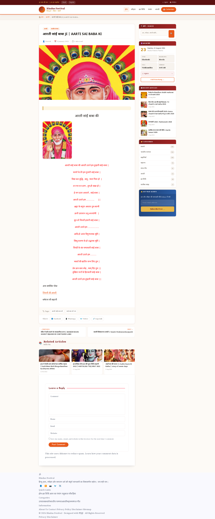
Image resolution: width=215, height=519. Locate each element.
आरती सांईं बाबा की (57, 311)
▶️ (46, 486)
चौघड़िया (72, 494)
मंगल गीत (76, 501)
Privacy (42, 517)
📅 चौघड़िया (173, 2)
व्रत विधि (142, 9)
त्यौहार (133, 9)
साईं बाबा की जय (71, 311)
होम (126, 9)
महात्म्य (70, 501)
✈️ (60, 486)
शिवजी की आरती (50, 293)
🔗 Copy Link (97, 319)
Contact (52, 509)
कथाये (47, 501)
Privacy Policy (64, 509)
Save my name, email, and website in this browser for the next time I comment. (82, 439)
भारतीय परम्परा (54, 29)
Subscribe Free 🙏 (157, 209)
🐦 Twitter (84, 319)
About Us (43, 509)
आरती (157, 9)
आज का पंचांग (55, 494)
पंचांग (150, 9)
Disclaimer (77, 509)
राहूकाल (65, 494)
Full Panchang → (157, 80)
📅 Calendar (168, 9)
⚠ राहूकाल (165, 2)
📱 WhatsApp (70, 319)
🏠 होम (41, 17)
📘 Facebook (56, 319)
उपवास (42, 501)
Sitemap (87, 509)
